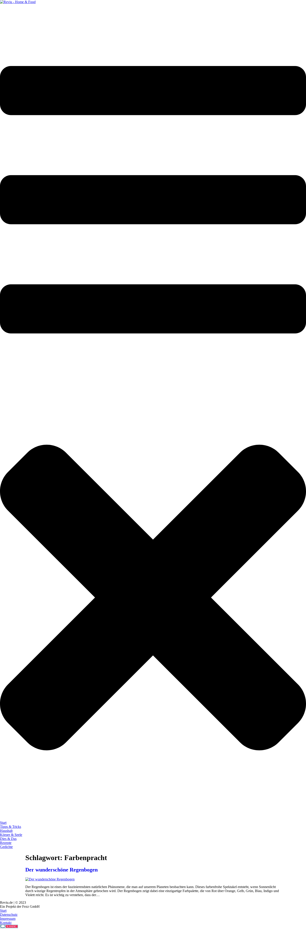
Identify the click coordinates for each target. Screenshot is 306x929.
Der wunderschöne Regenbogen (61, 870)
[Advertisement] (81, 14)
